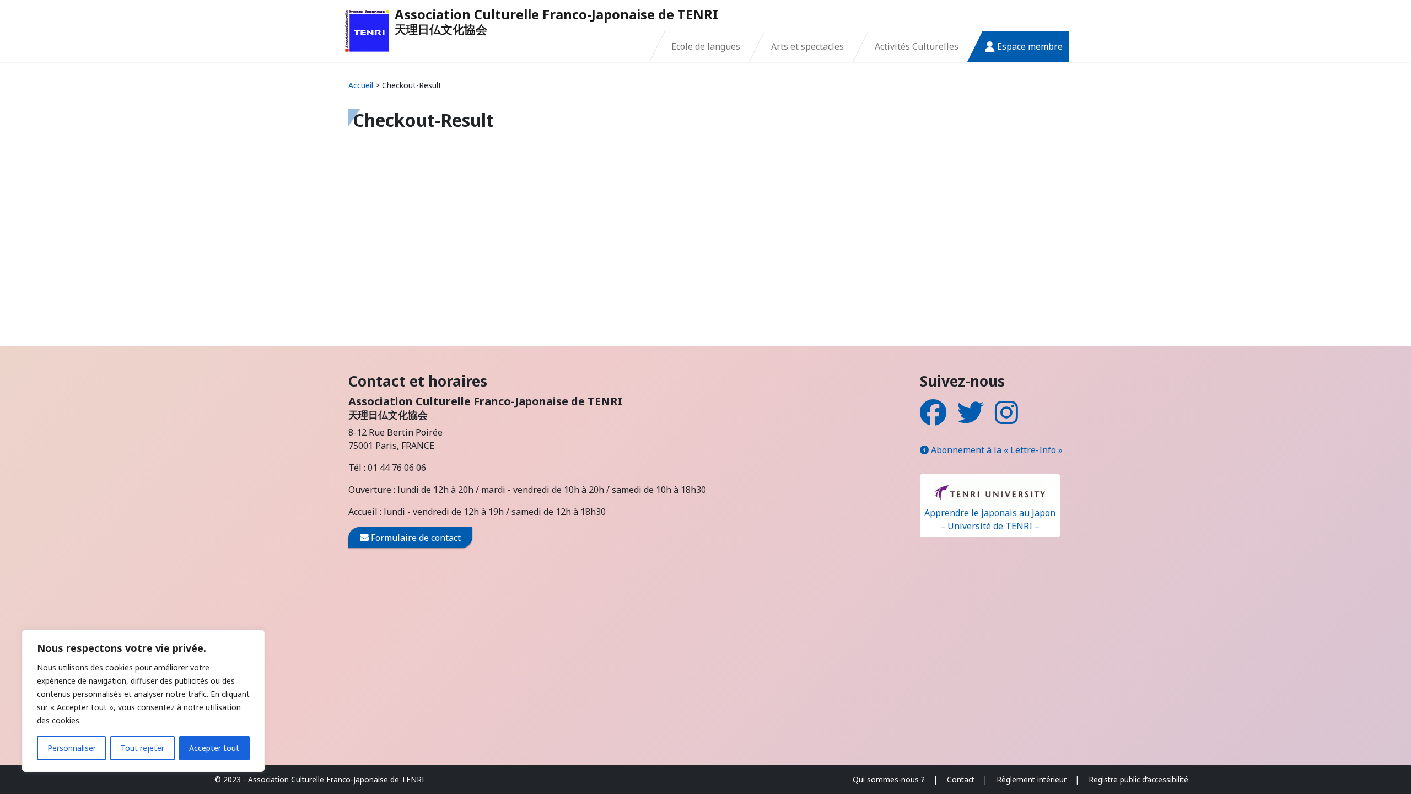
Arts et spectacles (807, 46)
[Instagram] (1006, 419)
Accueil (360, 85)
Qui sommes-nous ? (889, 779)
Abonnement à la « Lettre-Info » (996, 450)
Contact (960, 779)
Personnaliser (71, 748)
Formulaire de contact (415, 538)
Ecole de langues (705, 46)
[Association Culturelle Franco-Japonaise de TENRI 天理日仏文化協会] (367, 31)
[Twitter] (970, 419)
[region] (143, 701)
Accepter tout (214, 748)
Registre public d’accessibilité (1138, 779)
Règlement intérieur (1032, 779)
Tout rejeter (142, 748)
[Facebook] (933, 419)
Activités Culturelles (916, 46)
